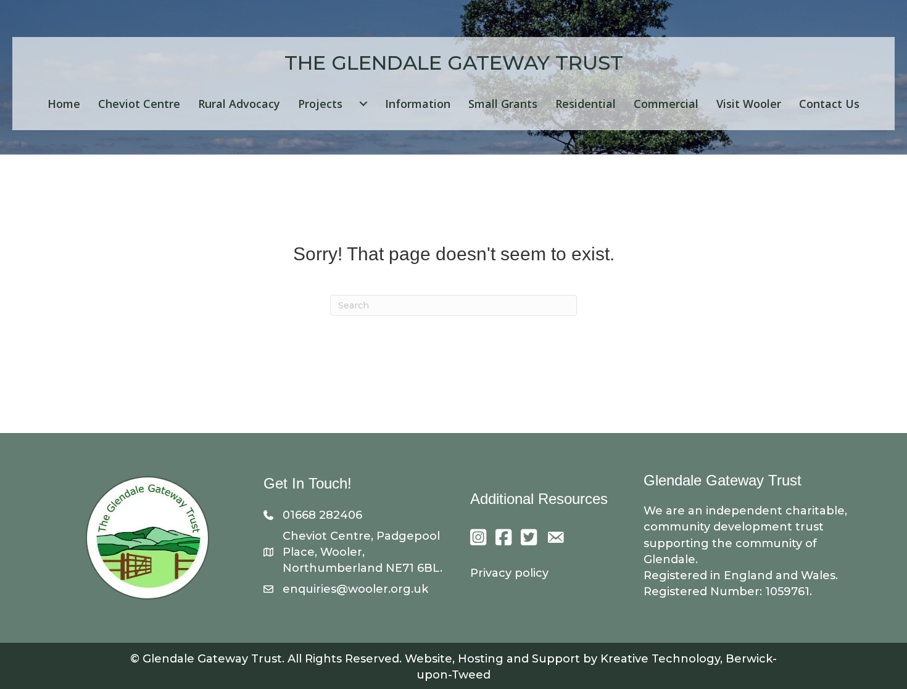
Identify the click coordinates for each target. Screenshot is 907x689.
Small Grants (502, 103)
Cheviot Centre (139, 103)
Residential (585, 103)
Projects (320, 103)
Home (64, 103)
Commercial (666, 103)
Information (417, 103)
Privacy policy (509, 573)
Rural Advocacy (239, 103)
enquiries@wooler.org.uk (355, 589)
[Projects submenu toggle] (363, 103)
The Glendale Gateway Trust (453, 63)
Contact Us (829, 103)
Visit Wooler (748, 103)
